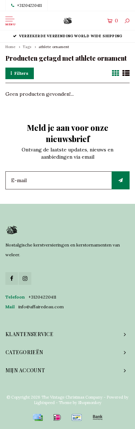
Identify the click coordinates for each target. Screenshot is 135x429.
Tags (27, 46)
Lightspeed (44, 402)
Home (10, 46)
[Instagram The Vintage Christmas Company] (25, 278)
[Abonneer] (121, 180)
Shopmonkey (90, 402)
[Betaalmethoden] (38, 417)
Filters (21, 73)
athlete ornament (54, 46)
